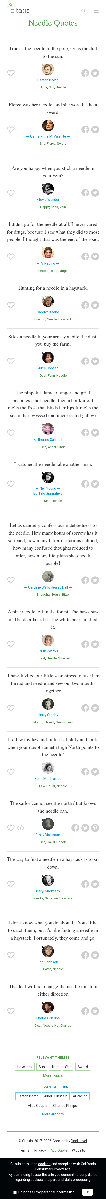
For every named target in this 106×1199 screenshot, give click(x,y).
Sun (51, 87)
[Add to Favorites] (11, 73)
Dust (43, 375)
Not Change (62, 1025)
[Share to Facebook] (85, 73)
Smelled (64, 658)
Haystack (65, 319)
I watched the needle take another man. (53, 464)
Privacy (40, 1150)
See (42, 842)
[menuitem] (24, 1150)
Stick (54, 207)
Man (47, 501)
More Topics (53, 1075)
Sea (43, 447)
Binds (61, 447)
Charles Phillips (65, 1106)
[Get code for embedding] (21, 828)
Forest (40, 658)
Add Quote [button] (59, 1150)
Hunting (39, 319)
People (43, 271)
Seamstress (64, 722)
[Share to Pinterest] (95, 828)
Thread (49, 722)
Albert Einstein (55, 1096)
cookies (44, 1164)
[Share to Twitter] (95, 73)
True (43, 87)
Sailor (51, 842)
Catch (47, 969)
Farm (51, 375)
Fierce (51, 143)
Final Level (79, 1141)
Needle (61, 87)
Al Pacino (80, 1096)
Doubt (50, 786)
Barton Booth (28, 1096)
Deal (38, 1025)
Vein (63, 207)
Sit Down (51, 898)
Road (53, 271)
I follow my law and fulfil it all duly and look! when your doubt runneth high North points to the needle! (53, 747)
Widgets (78, 1150)
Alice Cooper (38, 1106)
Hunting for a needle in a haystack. (53, 287)
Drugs (63, 271)
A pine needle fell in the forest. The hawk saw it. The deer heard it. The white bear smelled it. (53, 619)
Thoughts (43, 594)
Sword (62, 143)
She (42, 143)
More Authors (53, 1114)
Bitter (66, 594)
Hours (56, 594)
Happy (44, 207)
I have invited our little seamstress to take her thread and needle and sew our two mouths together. (53, 683)
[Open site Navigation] (96, 11)
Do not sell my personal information (46, 1192)
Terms (24, 1150)
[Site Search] (83, 11)
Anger (52, 447)
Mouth (37, 722)
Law (42, 786)
